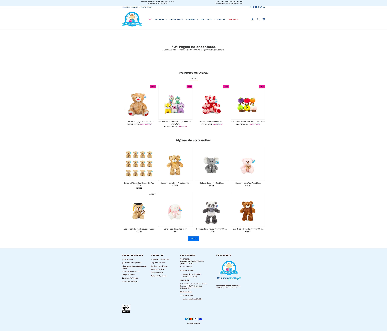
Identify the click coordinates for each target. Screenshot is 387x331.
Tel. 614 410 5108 (186, 292)
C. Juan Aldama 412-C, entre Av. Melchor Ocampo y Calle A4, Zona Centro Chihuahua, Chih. (193, 286)
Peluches (175, 19)
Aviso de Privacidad (157, 269)
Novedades (126, 7)
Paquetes (220, 19)
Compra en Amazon (128, 275)
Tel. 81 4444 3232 (186, 267)
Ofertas (233, 19)
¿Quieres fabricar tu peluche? (131, 263)
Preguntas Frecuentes (158, 263)
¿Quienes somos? (146, 7)
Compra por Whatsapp (129, 281)
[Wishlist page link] (150, 19)
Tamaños (191, 19)
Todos (193, 78)
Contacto (135, 7)
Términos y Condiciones (159, 266)
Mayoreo (160, 19)
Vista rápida (139, 117)
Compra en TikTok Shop (130, 278)
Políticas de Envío (157, 272)
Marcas (205, 19)
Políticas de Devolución (158, 276)
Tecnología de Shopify (193, 323)
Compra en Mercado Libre (130, 271)
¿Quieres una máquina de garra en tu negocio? (134, 267)
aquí (202, 50)
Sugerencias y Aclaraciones (160, 259)
